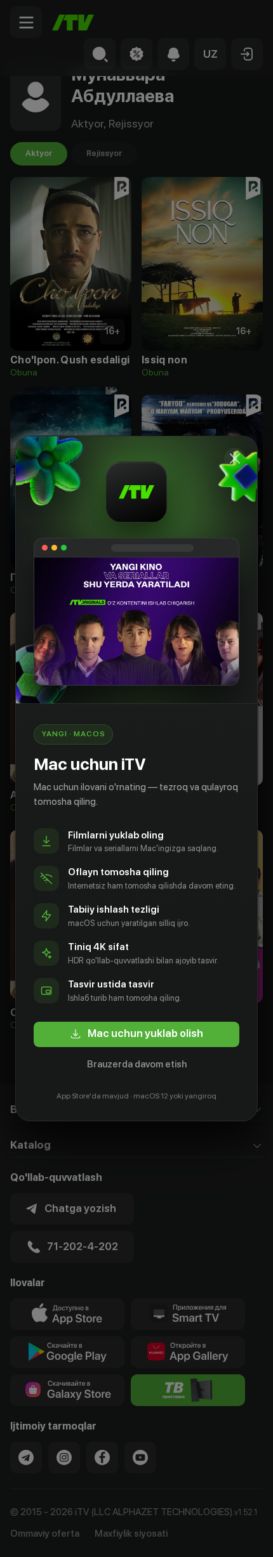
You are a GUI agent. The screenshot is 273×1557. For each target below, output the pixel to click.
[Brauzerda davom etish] (235, 458)
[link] (136, 1034)
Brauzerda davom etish (137, 1064)
